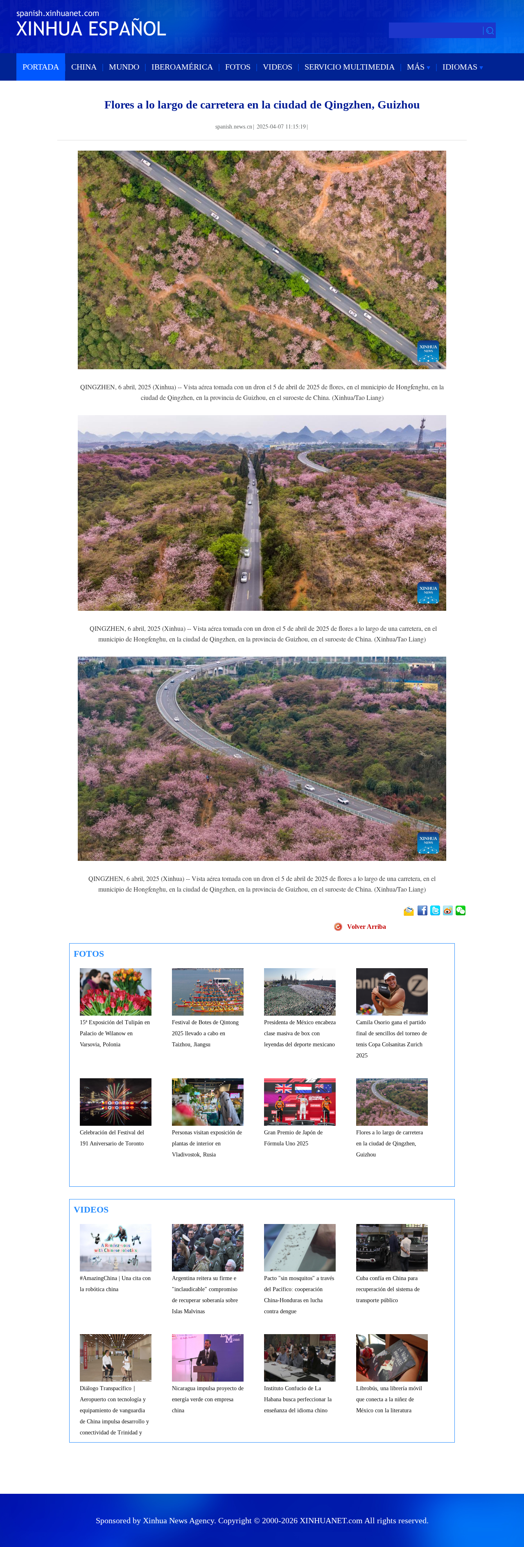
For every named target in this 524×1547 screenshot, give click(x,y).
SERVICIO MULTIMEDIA (350, 66)
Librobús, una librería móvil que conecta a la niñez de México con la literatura (389, 1399)
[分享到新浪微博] (448, 910)
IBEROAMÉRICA (182, 66)
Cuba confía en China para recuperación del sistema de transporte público (388, 1289)
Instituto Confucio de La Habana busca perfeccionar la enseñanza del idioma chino (298, 1399)
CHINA (84, 66)
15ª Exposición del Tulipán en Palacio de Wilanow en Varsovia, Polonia (115, 1033)
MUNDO (124, 66)
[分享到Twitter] (435, 910)
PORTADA (41, 66)
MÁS (417, 66)
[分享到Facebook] (423, 910)
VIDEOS (277, 66)
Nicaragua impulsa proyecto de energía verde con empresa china (208, 1399)
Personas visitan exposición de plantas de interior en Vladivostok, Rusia (207, 1143)
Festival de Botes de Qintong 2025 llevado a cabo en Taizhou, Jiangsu (205, 1033)
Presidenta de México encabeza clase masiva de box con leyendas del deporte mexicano (300, 1033)
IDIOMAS (461, 66)
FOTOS (238, 66)
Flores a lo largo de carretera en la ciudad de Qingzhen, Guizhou (389, 1143)
